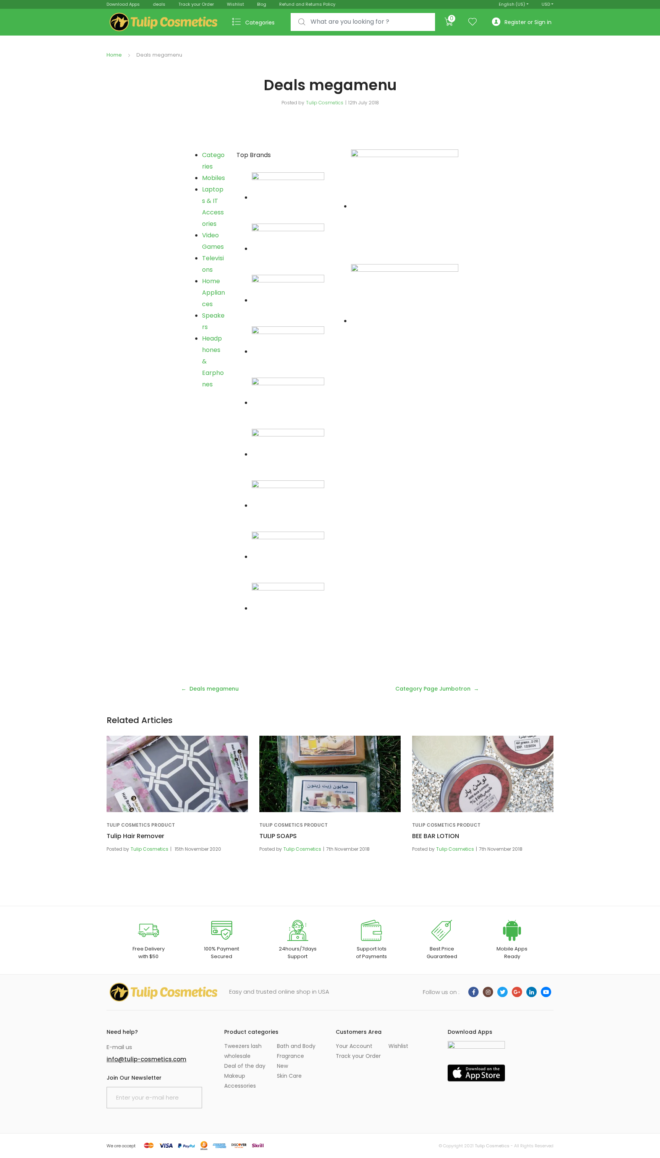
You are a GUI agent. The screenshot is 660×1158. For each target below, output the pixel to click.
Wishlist (235, 4)
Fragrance (290, 1056)
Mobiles (213, 178)
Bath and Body (296, 1046)
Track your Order (196, 4)
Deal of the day (244, 1066)
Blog (261, 4)
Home (114, 54)
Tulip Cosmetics (324, 102)
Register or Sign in (528, 22)
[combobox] (363, 22)
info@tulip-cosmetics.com (146, 1059)
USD (546, 4)
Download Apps (123, 4)
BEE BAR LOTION (435, 836)
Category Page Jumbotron (433, 689)
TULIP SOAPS (278, 836)
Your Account (354, 1046)
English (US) (512, 4)
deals (159, 4)
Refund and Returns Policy (307, 4)
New (282, 1066)
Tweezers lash (243, 1046)
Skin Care (289, 1076)
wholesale (237, 1056)
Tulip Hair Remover (135, 836)
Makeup (234, 1076)
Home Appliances (213, 292)
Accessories (240, 1086)
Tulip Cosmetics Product (141, 825)
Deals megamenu (214, 689)
